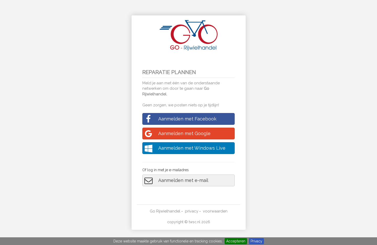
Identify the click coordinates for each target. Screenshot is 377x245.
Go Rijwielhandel (165, 211)
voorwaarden (215, 211)
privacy (191, 211)
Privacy (256, 241)
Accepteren (235, 241)
